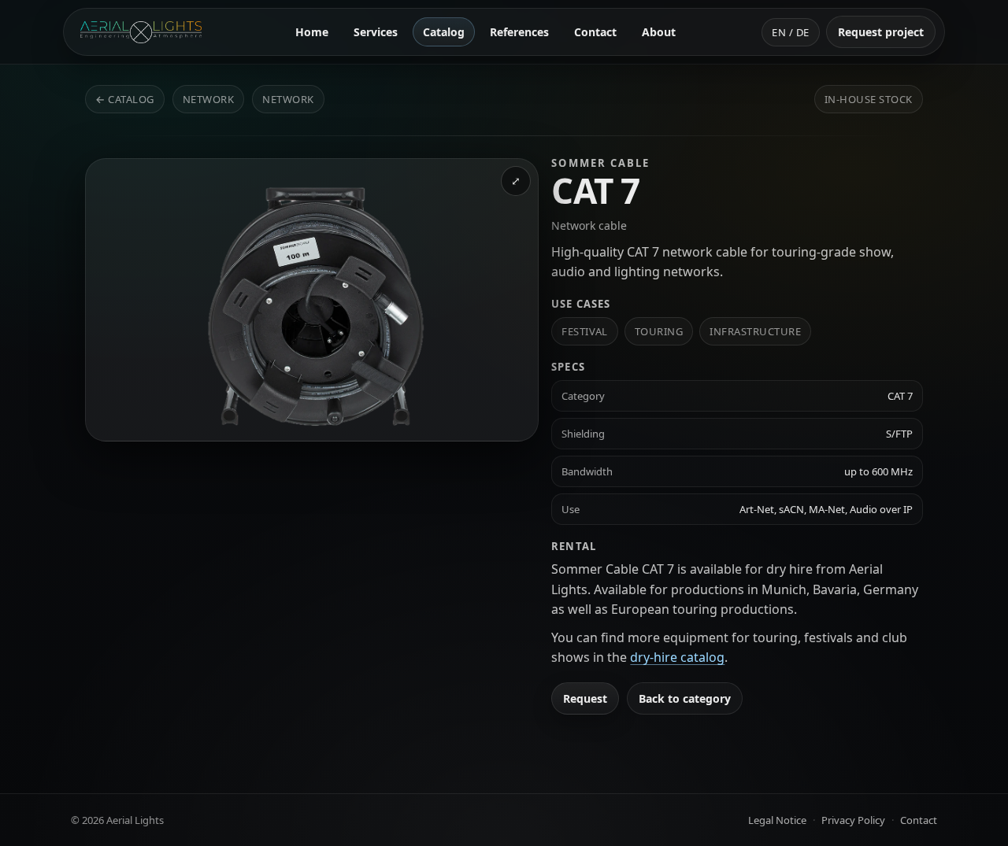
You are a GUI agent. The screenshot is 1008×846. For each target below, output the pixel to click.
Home (311, 31)
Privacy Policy (853, 820)
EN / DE (791, 32)
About (659, 31)
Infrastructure (755, 331)
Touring (659, 331)
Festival (584, 331)
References (519, 31)
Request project (881, 31)
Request (585, 698)
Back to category (685, 698)
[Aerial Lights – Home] (140, 32)
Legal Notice (777, 820)
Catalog (444, 31)
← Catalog (124, 99)
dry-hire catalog (677, 657)
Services (376, 31)
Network (209, 99)
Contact (595, 31)
